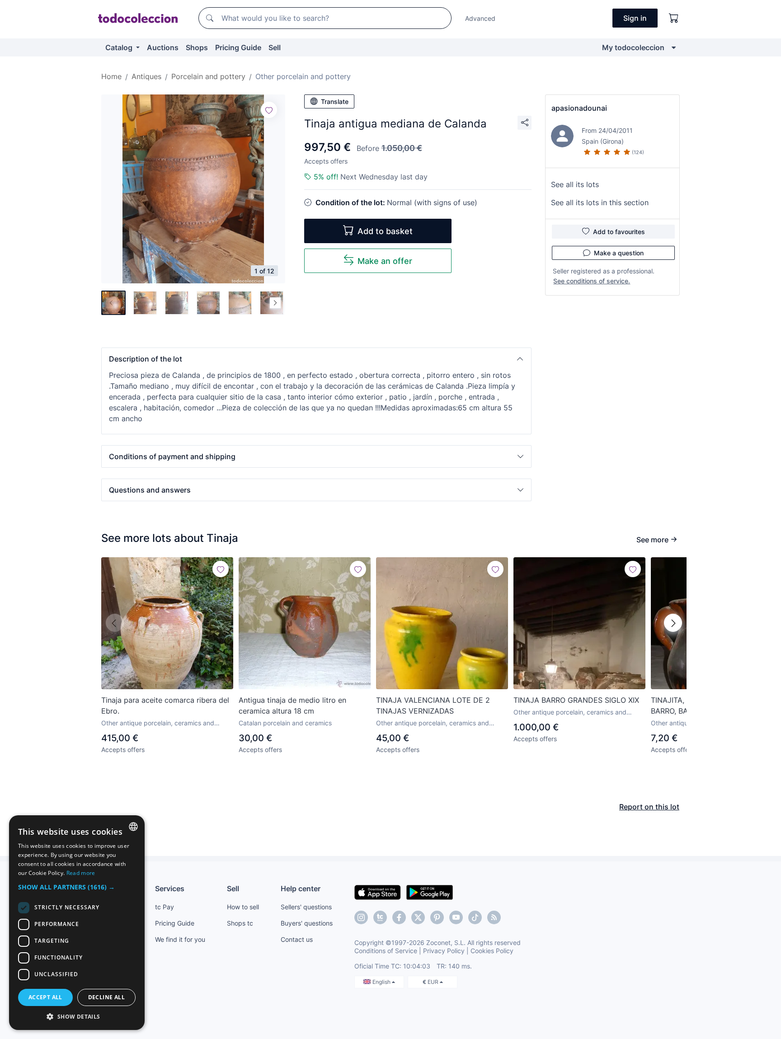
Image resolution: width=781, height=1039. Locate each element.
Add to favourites (619, 231)
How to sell (243, 907)
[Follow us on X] (418, 917)
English (382, 981)
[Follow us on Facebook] (399, 917)
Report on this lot (649, 806)
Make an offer (385, 261)
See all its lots (575, 184)
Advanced (480, 18)
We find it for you (180, 939)
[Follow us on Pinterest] (437, 917)
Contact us (297, 939)
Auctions (163, 47)
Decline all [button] (106, 997)
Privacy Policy (444, 950)
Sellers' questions (306, 907)
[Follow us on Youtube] (456, 917)
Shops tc (240, 923)
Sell (274, 47)
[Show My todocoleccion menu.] (673, 47)
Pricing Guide (238, 47)
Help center (300, 888)
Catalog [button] (119, 47)
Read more (80, 873)
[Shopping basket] (673, 18)
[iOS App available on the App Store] (377, 891)
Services (169, 888)
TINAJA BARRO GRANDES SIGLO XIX (576, 700)
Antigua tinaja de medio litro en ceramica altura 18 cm (292, 705)
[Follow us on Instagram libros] (380, 917)
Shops (197, 47)
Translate (334, 101)
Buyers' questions (307, 923)
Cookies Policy (491, 950)
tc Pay (164, 907)
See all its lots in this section (600, 202)
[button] (316, 358)
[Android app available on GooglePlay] (429, 891)
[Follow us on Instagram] (361, 917)
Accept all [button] (45, 997)
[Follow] (269, 110)
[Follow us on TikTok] (475, 917)
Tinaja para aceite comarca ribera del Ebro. (165, 705)
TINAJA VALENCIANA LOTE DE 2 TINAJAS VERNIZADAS (433, 705)
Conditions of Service (385, 950)
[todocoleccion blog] (494, 917)
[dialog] (77, 922)
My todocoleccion (633, 47)
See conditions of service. (591, 281)
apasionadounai (579, 108)
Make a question (619, 253)
